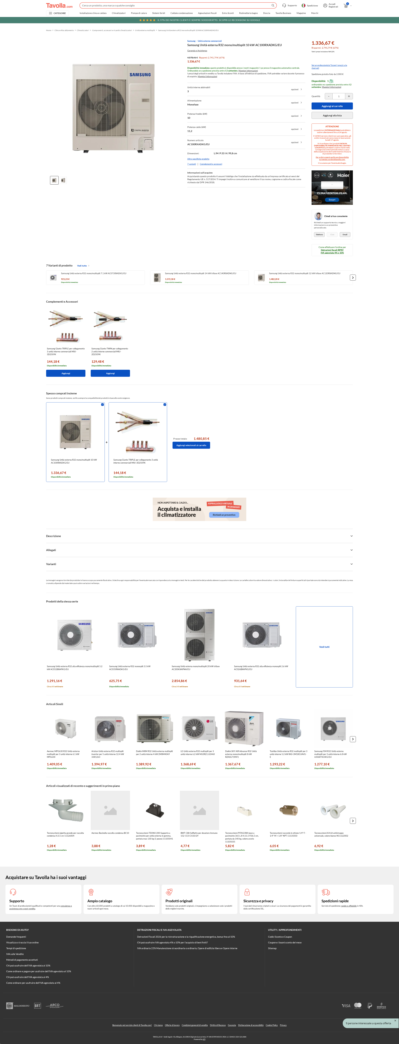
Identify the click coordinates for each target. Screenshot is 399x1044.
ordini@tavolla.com (337, 159)
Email (345, 234)
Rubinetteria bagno (248, 13)
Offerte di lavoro (172, 1025)
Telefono (319, 234)
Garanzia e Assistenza (197, 50)
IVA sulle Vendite (15, 954)
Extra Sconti (228, 13)
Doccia (266, 13)
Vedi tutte (82, 265)
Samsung (191, 41)
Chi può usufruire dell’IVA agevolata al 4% (27, 977)
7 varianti (191, 164)
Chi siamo (158, 1025)
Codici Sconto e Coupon (280, 936)
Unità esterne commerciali (210, 41)
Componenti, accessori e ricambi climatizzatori (112, 30)
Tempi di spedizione (16, 948)
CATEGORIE (60, 13)
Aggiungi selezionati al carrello (191, 445)
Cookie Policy (272, 1025)
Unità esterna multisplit (145, 30)
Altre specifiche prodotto (198, 159)
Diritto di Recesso (218, 1025)
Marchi (314, 13)
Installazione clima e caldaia (93, 13)
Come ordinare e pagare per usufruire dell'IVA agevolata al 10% (38, 971)
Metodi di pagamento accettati (22, 959)
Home (48, 30)
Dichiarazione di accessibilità (251, 1025)
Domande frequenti (16, 936)
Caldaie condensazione (182, 13)
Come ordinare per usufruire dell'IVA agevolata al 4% (33, 982)
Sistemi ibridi (158, 13)
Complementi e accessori (211, 164)
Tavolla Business (283, 13)
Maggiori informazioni (248, 70)
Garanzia (232, 1025)
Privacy (283, 1025)
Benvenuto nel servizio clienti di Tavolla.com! (132, 1025)
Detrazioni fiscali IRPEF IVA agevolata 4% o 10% (332, 251)
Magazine (301, 13)
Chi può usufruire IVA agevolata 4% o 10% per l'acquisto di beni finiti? (172, 942)
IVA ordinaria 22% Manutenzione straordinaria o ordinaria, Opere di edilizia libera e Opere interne (187, 948)
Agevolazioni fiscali (207, 13)
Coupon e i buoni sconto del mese (285, 942)
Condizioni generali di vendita (195, 1025)
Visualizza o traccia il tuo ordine (22, 942)
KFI (204, 1039)
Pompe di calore (139, 13)
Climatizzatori (119, 13)
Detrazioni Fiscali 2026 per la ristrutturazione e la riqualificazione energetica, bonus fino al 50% (186, 936)
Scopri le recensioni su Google (209, 20)
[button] (353, 278)
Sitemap (272, 948)
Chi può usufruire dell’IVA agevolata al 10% (28, 965)
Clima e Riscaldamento (64, 30)
